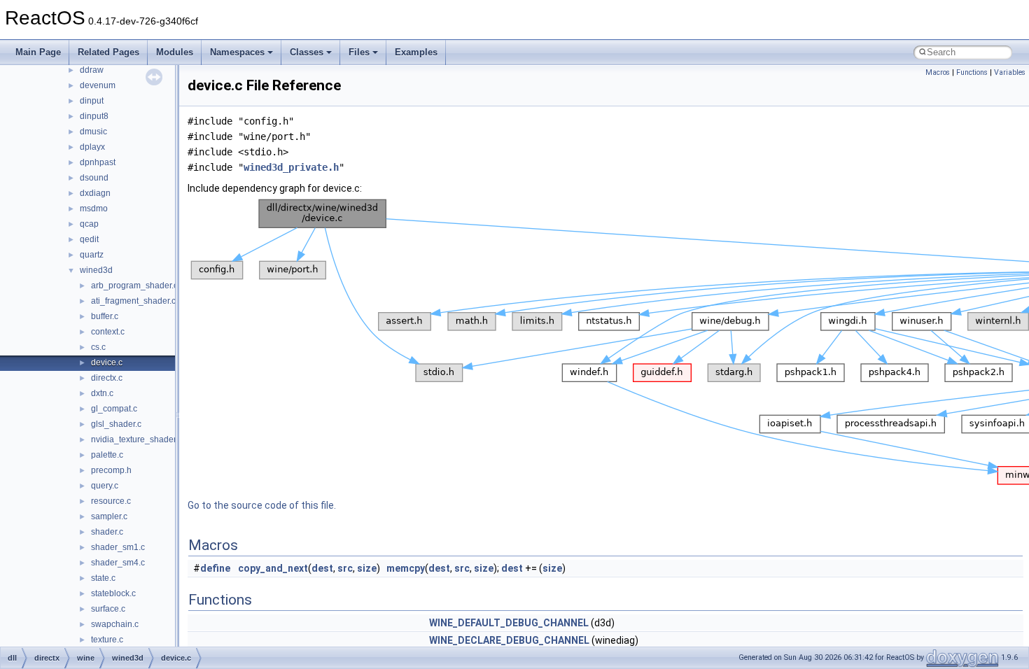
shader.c (107, 532)
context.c (108, 332)
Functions (972, 72)
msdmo (94, 208)
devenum (97, 85)
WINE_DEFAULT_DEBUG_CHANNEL (509, 622)
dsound (94, 178)
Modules (174, 52)
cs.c (98, 347)
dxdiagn (95, 193)
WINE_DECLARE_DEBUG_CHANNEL (509, 640)
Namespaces (237, 52)
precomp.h (111, 470)
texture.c (107, 640)
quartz (92, 255)
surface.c (108, 609)
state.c (103, 578)
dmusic (93, 131)
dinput (92, 101)
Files (359, 52)
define (215, 568)
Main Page (38, 52)
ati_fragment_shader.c (133, 301)
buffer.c (104, 316)
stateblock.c (113, 593)
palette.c (107, 455)
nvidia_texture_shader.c (136, 439)
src (345, 568)
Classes (306, 52)
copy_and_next (273, 568)
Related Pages (108, 52)
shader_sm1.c (118, 547)
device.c (106, 362)
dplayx (92, 147)
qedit (89, 239)
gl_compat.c (114, 409)
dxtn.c (102, 393)
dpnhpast (97, 162)
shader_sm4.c (118, 563)
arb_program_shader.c (134, 285)
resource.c (111, 501)
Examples (416, 52)
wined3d (96, 270)
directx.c (106, 378)
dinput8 (94, 116)
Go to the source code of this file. (262, 505)
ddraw (92, 70)
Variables (1010, 72)
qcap (89, 224)
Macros (937, 72)
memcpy (405, 568)
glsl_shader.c (116, 424)
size (367, 568)
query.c (104, 486)
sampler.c (109, 516)
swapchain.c (115, 624)
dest (322, 568)
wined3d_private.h (291, 167)
